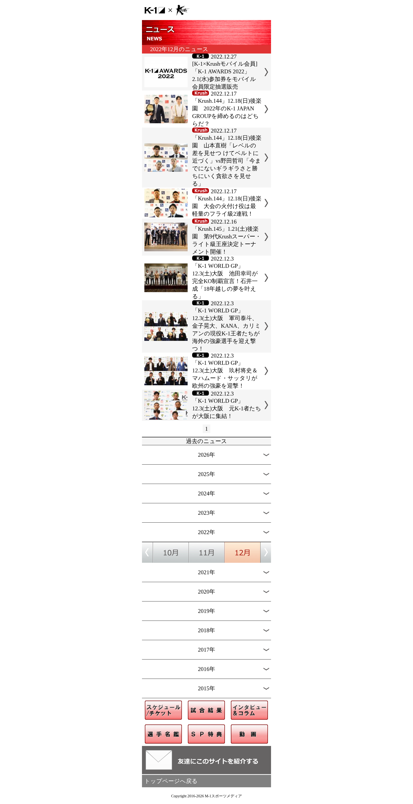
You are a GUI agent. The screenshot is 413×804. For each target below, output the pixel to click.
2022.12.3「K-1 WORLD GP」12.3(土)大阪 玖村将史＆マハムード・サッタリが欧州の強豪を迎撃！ (225, 371)
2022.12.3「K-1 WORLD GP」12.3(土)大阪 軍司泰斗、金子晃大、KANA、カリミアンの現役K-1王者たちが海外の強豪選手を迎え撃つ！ (226, 326)
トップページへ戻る (171, 781)
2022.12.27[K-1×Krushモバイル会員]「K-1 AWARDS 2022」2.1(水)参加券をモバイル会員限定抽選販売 (224, 72)
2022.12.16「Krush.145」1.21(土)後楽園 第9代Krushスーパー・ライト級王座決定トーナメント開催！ (226, 237)
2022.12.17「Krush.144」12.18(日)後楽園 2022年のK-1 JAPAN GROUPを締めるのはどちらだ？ (226, 109)
